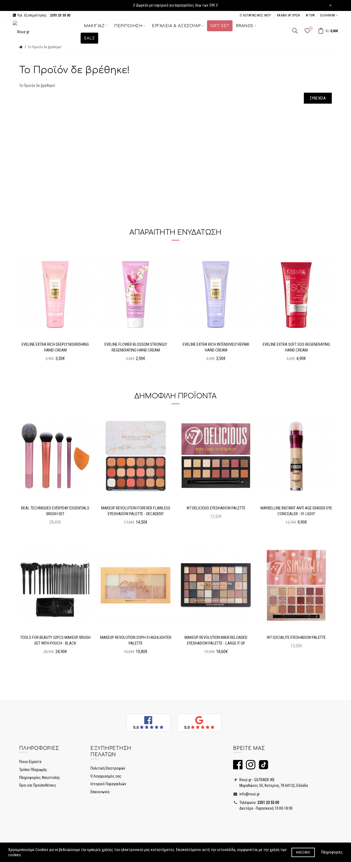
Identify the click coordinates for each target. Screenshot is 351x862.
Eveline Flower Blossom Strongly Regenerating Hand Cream (135, 347)
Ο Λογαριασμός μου (255, 15)
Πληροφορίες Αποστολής (39, 777)
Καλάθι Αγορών (288, 15)
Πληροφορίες (332, 852)
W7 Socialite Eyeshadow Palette (296, 637)
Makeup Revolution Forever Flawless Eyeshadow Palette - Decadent (135, 511)
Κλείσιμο (303, 852)
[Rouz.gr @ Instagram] (249, 767)
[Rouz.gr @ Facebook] (237, 767)
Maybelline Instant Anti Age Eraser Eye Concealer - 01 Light (296, 511)
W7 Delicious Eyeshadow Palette (215, 508)
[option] (55, 307)
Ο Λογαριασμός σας (105, 776)
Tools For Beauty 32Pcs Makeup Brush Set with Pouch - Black (55, 640)
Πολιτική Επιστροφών (107, 768)
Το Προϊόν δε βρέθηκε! (44, 47)
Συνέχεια (318, 98)
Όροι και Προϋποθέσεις (37, 785)
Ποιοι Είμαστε (30, 761)
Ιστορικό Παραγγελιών (108, 784)
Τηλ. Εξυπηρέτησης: (43, 15)
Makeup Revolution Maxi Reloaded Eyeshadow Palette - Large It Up (216, 640)
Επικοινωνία (99, 792)
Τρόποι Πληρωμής (33, 769)
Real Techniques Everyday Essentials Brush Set (55, 511)
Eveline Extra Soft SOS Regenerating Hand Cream (296, 347)
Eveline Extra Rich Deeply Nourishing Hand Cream (55, 347)
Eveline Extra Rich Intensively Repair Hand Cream (216, 347)
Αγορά (310, 15)
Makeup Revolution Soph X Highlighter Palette (135, 640)
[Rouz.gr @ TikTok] (262, 767)
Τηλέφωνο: (259, 802)
